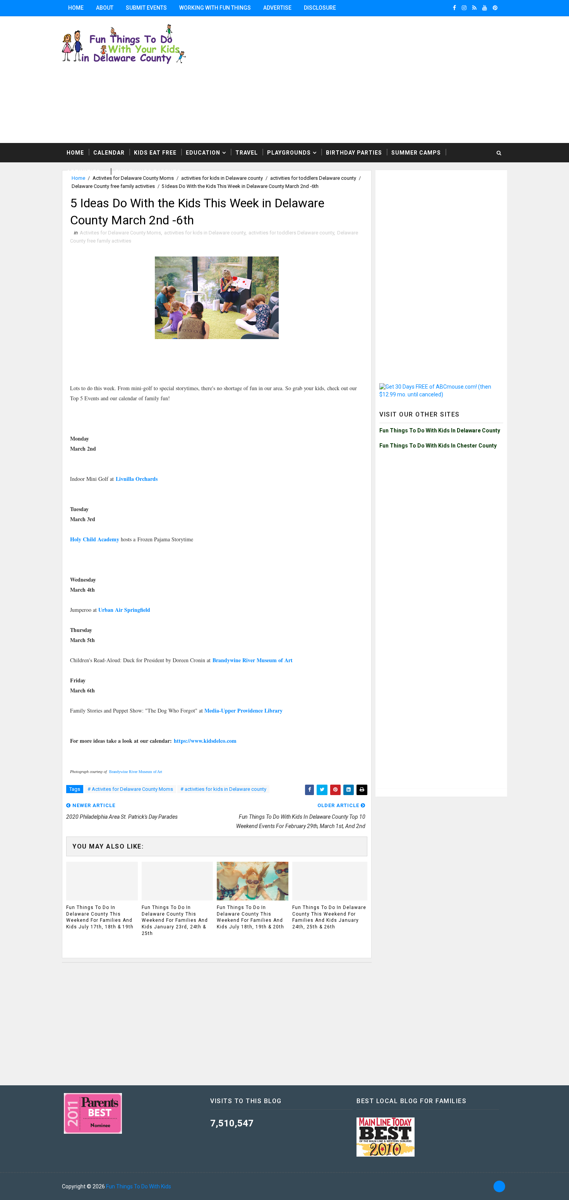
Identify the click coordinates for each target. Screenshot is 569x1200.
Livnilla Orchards (137, 479)
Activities (83, 172)
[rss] (474, 8)
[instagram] (464, 8)
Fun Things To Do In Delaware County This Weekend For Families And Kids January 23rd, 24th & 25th (175, 920)
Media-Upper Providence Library (243, 710)
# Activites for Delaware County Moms (130, 789)
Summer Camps (416, 153)
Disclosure (320, 8)
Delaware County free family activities (113, 186)
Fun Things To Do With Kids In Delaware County (439, 430)
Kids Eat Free (155, 153)
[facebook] (454, 8)
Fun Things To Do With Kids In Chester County (438, 445)
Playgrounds (289, 153)
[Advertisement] (441, 222)
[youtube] (484, 8)
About (104, 8)
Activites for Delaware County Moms (120, 233)
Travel (246, 153)
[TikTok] (499, 1186)
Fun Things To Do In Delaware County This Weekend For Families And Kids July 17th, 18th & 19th (100, 917)
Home (76, 8)
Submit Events (146, 8)
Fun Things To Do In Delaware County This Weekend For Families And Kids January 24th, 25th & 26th (329, 917)
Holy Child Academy (94, 539)
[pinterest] (495, 8)
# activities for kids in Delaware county (223, 789)
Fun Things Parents (148, 172)
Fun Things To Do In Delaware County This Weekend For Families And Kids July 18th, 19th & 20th (250, 917)
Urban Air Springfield (124, 610)
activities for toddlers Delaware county (291, 233)
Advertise (277, 8)
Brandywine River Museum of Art (253, 660)
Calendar (109, 153)
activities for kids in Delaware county (204, 233)
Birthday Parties (354, 153)
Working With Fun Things (215, 8)
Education (203, 153)
